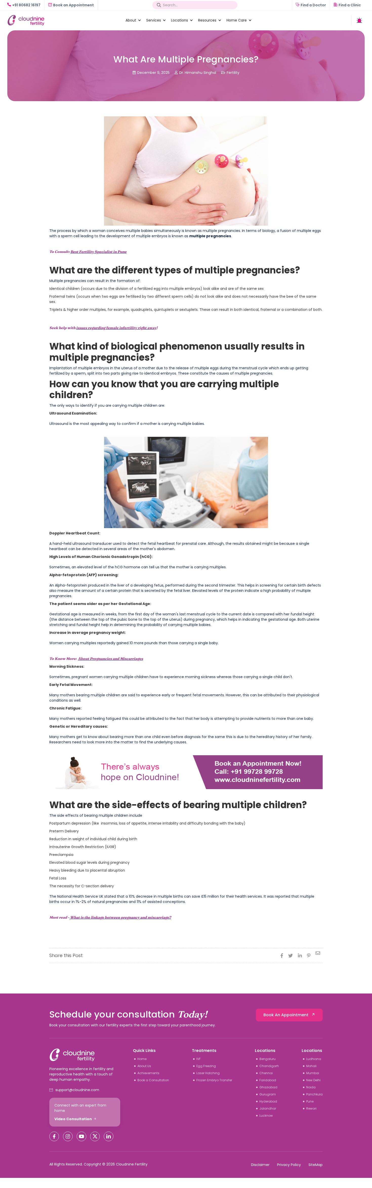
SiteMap (315, 1164)
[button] (130, 20)
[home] (63, 20)
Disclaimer (260, 1164)
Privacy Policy (289, 1164)
